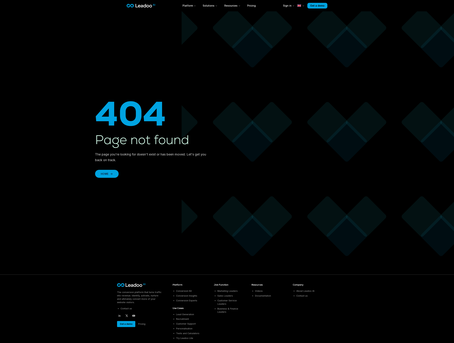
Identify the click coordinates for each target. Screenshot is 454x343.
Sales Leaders (225, 295)
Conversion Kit (184, 291)
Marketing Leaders (227, 291)
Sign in (287, 5)
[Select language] (300, 5)
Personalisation (184, 328)
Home (104, 173)
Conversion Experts (186, 300)
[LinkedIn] (119, 315)
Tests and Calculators (187, 333)
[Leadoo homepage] (131, 285)
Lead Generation (185, 314)
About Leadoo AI (305, 291)
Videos (259, 291)
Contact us (126, 308)
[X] (126, 315)
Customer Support (186, 323)
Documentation (263, 295)
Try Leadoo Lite (184, 338)
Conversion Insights (186, 295)
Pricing (251, 5)
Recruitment (182, 319)
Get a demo (317, 5)
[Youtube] (133, 315)
